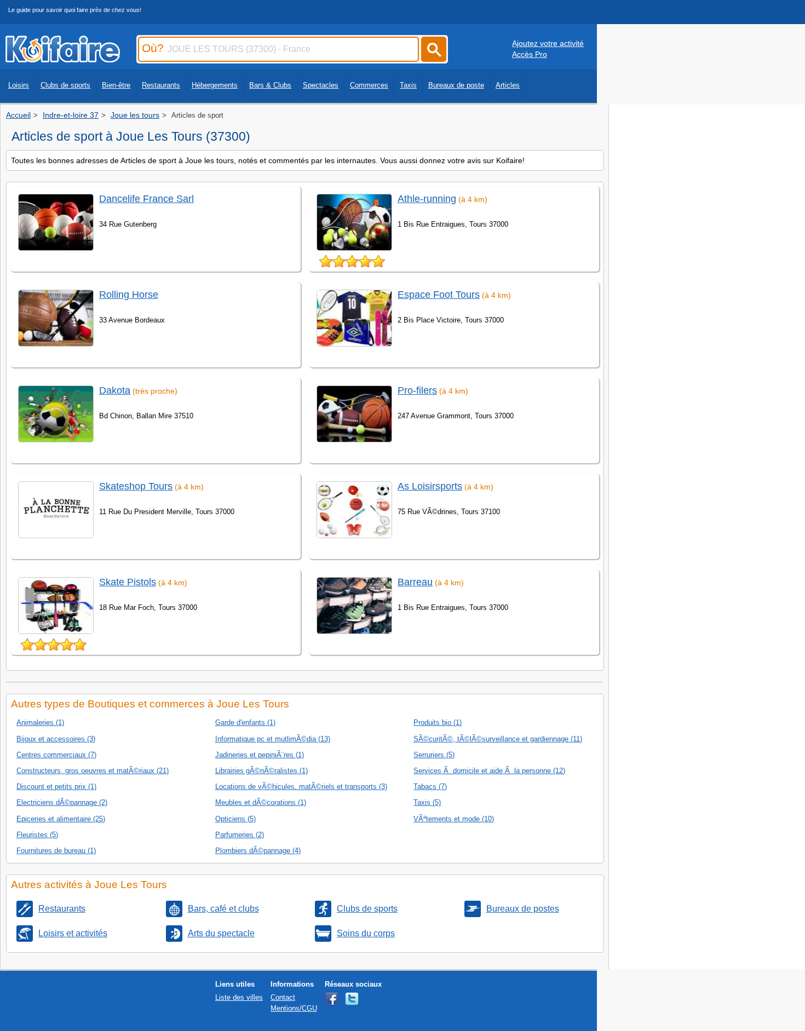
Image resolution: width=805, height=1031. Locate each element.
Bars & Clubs (270, 85)
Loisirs (18, 85)
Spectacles (320, 85)
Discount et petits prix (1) (56, 786)
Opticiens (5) (235, 819)
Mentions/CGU (294, 1008)
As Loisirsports (430, 486)
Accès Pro (529, 54)
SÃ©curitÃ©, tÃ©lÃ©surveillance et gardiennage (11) (497, 739)
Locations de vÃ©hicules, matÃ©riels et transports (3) (301, 786)
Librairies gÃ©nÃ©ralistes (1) (261, 771)
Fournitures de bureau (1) (56, 850)
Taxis (408, 85)
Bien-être (116, 85)
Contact (283, 997)
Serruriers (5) (434, 755)
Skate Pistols (127, 582)
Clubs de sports (65, 85)
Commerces (369, 85)
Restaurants (161, 85)
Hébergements (215, 85)
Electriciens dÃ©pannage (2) (61, 802)
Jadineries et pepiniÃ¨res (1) (259, 755)
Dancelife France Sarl (146, 198)
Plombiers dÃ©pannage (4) (258, 850)
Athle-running (427, 198)
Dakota (114, 390)
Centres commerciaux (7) (56, 755)
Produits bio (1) (437, 722)
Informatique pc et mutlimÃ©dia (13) (272, 739)
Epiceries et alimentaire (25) (60, 819)
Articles (508, 85)
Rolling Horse (128, 294)
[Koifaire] (62, 59)
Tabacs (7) (430, 786)
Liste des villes (239, 997)
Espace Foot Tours (439, 294)
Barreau (415, 582)
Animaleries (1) (40, 722)
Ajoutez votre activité (548, 43)
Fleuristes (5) (37, 835)
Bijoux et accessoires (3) (55, 739)
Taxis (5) (427, 802)
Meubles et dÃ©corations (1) (260, 802)
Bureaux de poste (456, 85)
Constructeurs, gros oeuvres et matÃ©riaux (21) (92, 771)
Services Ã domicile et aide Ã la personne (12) (489, 771)
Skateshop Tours (136, 486)
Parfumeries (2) (239, 835)
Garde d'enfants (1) (245, 722)
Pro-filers (417, 390)
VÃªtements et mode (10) (453, 819)
